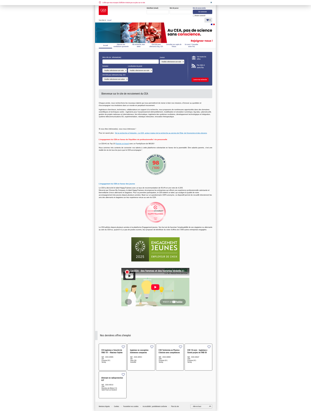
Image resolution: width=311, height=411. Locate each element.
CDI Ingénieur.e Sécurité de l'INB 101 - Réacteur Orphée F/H (111, 352)
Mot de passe (174, 8)
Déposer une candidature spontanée (121, 46)
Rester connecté (200, 16)
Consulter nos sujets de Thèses (173, 46)
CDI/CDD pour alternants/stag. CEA (156, 46)
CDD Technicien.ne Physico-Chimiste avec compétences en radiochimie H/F (169, 352)
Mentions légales (104, 406)
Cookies (116, 406)
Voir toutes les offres (201, 58)
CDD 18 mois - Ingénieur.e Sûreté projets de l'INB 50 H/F (197, 352)
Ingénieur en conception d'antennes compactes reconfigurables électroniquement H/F (139, 354)
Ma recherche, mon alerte (138, 46)
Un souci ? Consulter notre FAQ (191, 46)
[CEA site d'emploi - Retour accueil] (103, 10)
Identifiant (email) (152, 8)
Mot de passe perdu (199, 8)
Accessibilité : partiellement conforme (155, 406)
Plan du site (175, 406)
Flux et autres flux (201, 66)
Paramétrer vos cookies (130, 406)
